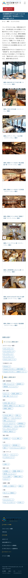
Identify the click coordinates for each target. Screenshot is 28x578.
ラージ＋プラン (8, 356)
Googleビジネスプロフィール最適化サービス (14, 371)
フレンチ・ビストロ (9, 423)
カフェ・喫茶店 (19, 426)
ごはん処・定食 (8, 415)
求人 (14, 571)
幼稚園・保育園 (8, 408)
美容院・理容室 (16, 393)
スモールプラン (8, 348)
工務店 (6, 464)
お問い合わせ (8, 9)
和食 (17, 415)
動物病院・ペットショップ (10, 386)
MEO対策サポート (6, 542)
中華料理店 (21, 423)
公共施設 (6, 471)
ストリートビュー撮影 (7, 528)
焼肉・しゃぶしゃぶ (9, 420)
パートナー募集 (6, 556)
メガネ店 (6, 445)
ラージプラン (8, 354)
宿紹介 (9, 571)
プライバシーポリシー (6, 573)
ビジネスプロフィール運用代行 (10, 548)
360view (6, 366)
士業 (5, 454)
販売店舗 (15, 445)
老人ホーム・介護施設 (9, 492)
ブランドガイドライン (17, 573)
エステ (6, 393)
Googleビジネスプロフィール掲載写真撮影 (14, 369)
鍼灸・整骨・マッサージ (10, 396)
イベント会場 (7, 476)
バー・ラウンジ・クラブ (10, 428)
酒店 (5, 447)
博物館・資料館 (17, 471)
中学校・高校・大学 (9, 403)
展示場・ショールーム (9, 473)
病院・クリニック (8, 384)
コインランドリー (8, 499)
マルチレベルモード (9, 359)
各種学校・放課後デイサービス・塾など (13, 405)
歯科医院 (19, 384)
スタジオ (6, 479)
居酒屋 (6, 418)
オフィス (13, 454)
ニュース (19, 571)
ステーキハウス (16, 418)
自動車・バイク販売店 (9, 486)
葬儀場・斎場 (18, 476)
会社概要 (4, 571)
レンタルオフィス (8, 457)
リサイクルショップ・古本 (17, 447)
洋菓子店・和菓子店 (9, 431)
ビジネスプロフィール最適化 (9, 545)
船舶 (20, 486)
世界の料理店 (7, 426)
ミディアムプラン (8, 351)
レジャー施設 (16, 438)
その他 (20, 502)
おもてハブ (5, 539)
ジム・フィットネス (9, 502)
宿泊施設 (6, 438)
